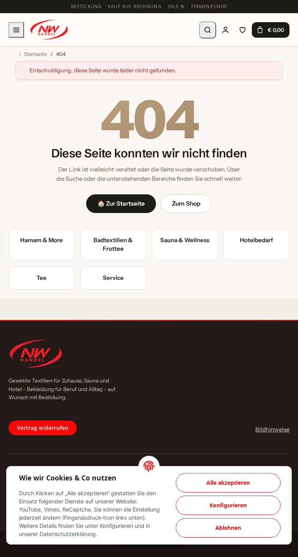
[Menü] (16, 30)
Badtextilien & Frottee (113, 244)
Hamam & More (41, 240)
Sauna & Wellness (184, 240)
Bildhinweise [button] (272, 429)
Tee (41, 277)
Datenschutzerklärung (68, 534)
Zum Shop (186, 203)
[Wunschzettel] (242, 30)
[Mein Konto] (225, 30)
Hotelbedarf (256, 240)
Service (113, 277)
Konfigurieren (228, 505)
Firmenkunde (209, 6)
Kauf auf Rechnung (134, 6)
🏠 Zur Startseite (121, 203)
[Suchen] (207, 29)
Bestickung (86, 6)
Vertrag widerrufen (42, 427)
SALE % (176, 6)
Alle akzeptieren (228, 482)
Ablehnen (228, 527)
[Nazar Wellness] (48, 29)
